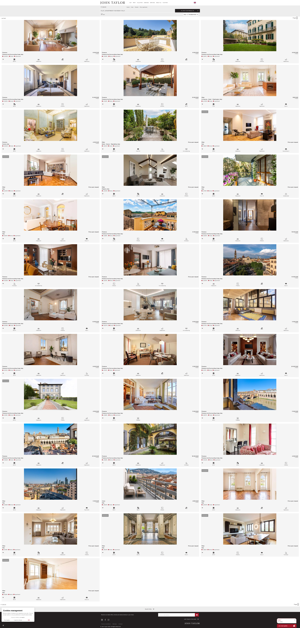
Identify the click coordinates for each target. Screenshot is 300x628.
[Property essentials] (3, 59)
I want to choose (18, 620)
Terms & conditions (106, 624)
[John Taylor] (112, 2)
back (104, 7)
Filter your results (187, 10)
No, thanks (7, 620)
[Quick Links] (153, 609)
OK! (29, 620)
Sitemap (114, 624)
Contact (120, 624)
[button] (3, 625)
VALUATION (140, 2)
